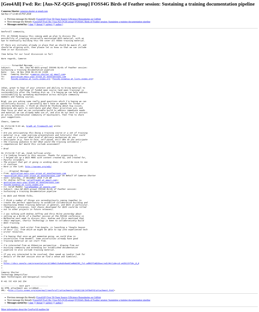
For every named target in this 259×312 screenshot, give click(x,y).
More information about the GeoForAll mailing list (25, 309)
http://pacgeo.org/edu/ (38, 166)
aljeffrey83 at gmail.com (42, 180)
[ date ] (31, 24)
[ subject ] (49, 24)
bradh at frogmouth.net (39, 126)
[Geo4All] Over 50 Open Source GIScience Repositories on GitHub (68, 19)
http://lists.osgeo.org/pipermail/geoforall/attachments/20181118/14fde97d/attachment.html (61, 290)
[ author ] (58, 24)
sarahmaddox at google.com (40, 187)
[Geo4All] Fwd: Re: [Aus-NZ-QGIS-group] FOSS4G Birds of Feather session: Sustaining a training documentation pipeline (91, 21)
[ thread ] (39, 24)
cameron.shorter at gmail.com (34, 11)
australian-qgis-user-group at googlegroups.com (38, 76)
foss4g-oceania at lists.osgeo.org (30, 79)
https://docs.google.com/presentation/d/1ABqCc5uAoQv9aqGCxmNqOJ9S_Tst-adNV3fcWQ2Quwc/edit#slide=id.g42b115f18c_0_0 (71, 263)
